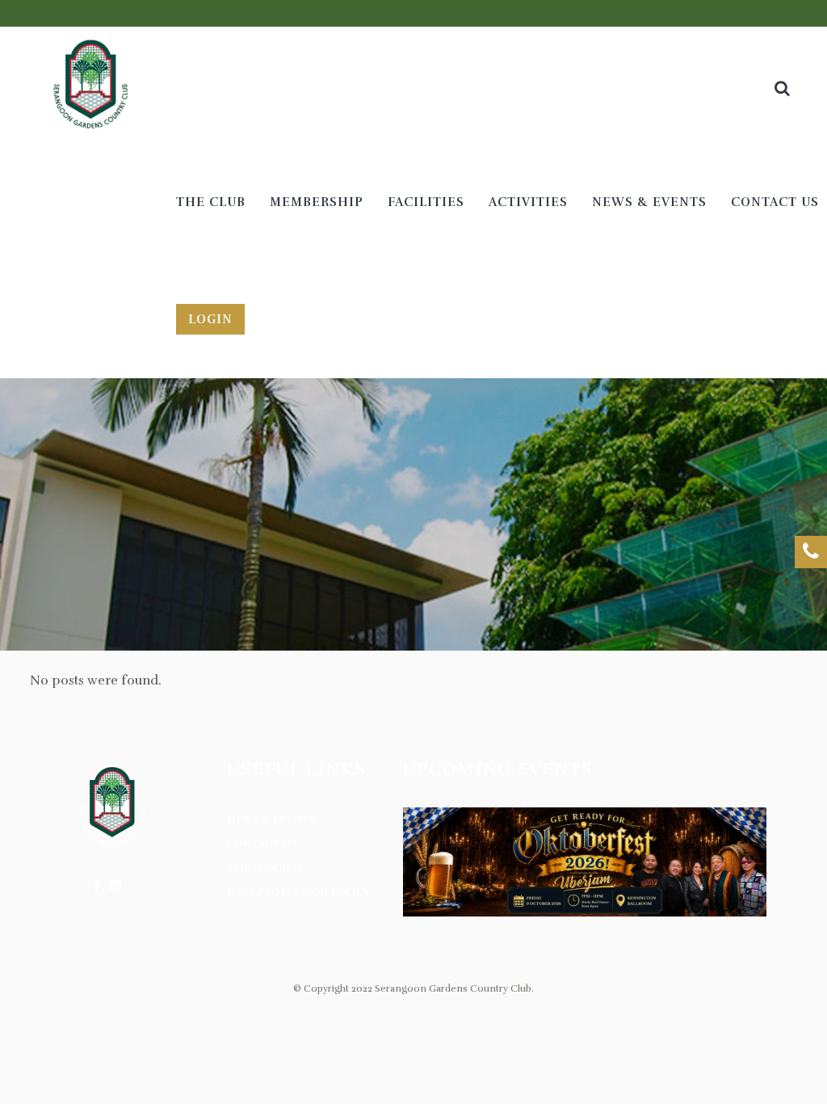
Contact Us (262, 843)
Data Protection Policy (299, 892)
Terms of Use (265, 868)
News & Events (271, 819)
